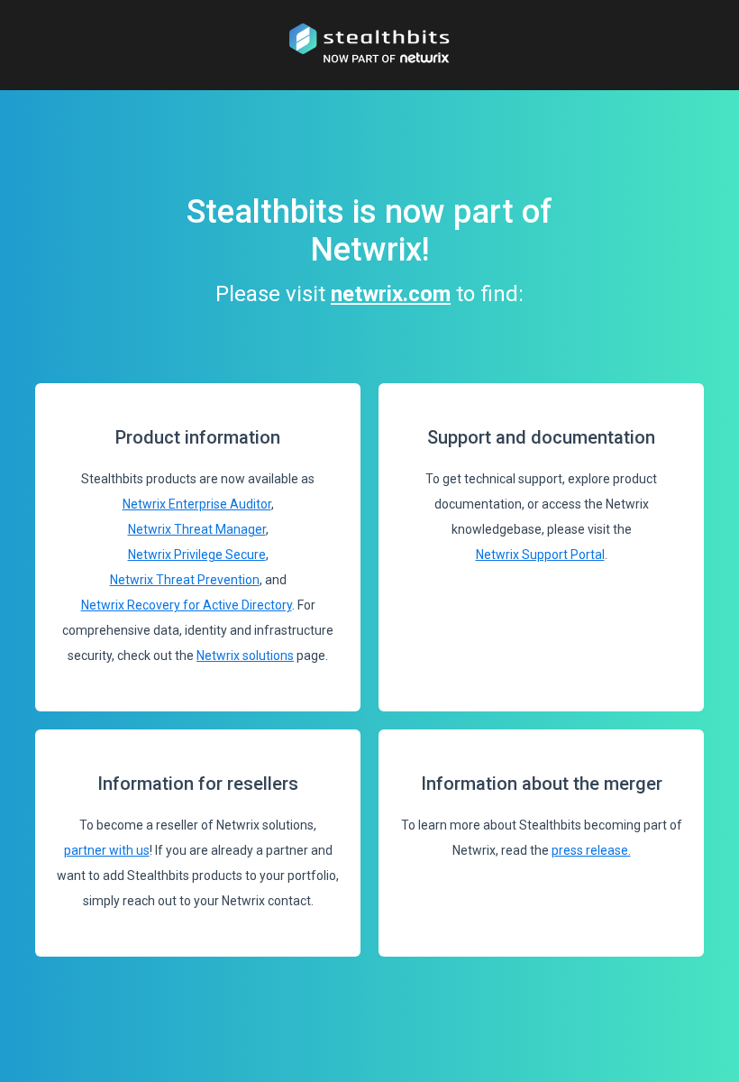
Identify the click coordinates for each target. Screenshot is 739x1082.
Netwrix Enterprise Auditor (197, 504)
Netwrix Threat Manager (197, 529)
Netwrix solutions (245, 655)
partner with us (107, 850)
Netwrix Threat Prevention (185, 580)
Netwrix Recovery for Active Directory (186, 605)
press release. (591, 850)
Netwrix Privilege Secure (197, 554)
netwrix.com (391, 294)
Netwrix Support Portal (540, 554)
